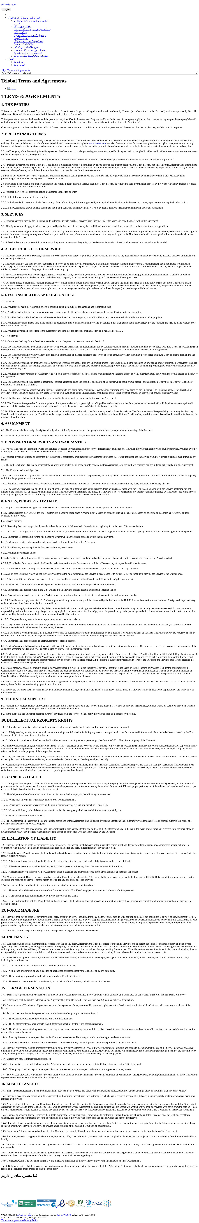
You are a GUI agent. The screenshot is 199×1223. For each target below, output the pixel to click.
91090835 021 (64, 1214)
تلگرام (28, 1214)
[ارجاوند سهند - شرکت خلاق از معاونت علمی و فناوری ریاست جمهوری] (88, 1206)
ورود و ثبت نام (8, 4)
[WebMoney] (46, 1206)
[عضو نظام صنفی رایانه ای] (80, 1206)
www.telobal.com (97, 143)
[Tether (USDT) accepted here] (27, 1206)
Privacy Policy (31, 1220)
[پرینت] (11, 88)
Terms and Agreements (12, 1220)
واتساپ (21, 1214)
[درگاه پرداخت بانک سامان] (9, 1206)
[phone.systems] (56, 1206)
